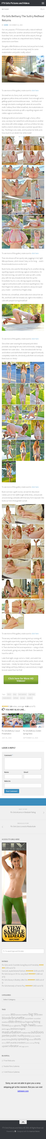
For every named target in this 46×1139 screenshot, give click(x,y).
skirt (8, 1042)
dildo (11, 1022)
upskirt (5, 1046)
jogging (8, 1029)
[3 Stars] (5, 706)
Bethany (5, 9)
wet (20, 1046)
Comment (8, 755)
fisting (36, 1021)
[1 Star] (2, 706)
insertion (39, 1025)
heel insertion (22, 694)
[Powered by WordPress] (15, 1131)
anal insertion (6, 1015)
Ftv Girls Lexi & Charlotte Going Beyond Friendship (20, 965)
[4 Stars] (7, 706)
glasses (12, 1026)
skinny (4, 1043)
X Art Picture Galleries (12, 1072)
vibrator (14, 1046)
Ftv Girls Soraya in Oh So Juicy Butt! (15, 974)
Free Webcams (9, 1060)
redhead (15, 698)
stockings (31, 1043)
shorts (37, 1039)
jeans (4, 1029)
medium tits (25, 1032)
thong (37, 1043)
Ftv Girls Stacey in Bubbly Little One (14, 980)
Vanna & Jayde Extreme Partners (14, 971)
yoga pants (25, 1046)
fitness (5, 1025)
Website (7, 781)
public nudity (17, 1035)
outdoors (37, 1032)
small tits (13, 1043)
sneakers (29, 698)
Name (6, 772)
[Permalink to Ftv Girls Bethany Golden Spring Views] (33, 720)
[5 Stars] (8, 706)
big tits (33, 1014)
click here (35, 90)
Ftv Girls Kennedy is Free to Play (13, 986)
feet (23, 1022)
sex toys (22, 698)
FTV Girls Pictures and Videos (16, 3)
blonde (6, 1018)
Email (26, 772)
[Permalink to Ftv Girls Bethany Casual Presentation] (12, 720)
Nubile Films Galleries (11, 1066)
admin (6, 25)
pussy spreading (19, 1039)
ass (12, 1014)
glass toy (17, 1025)
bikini (9, 694)
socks (27, 1043)
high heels (32, 694)
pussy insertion (35, 1036)
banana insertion (21, 1014)
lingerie (22, 1029)
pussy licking (6, 1039)
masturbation (7, 698)
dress (14, 694)
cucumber (29, 1018)
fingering (29, 1022)
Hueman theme (34, 1131)
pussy (28, 1035)
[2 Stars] (4, 706)
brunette (18, 1017)
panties (6, 1035)
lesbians (15, 1028)
